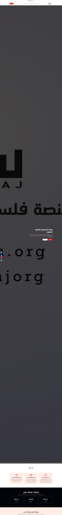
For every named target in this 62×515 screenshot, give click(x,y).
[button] (11, 3)
